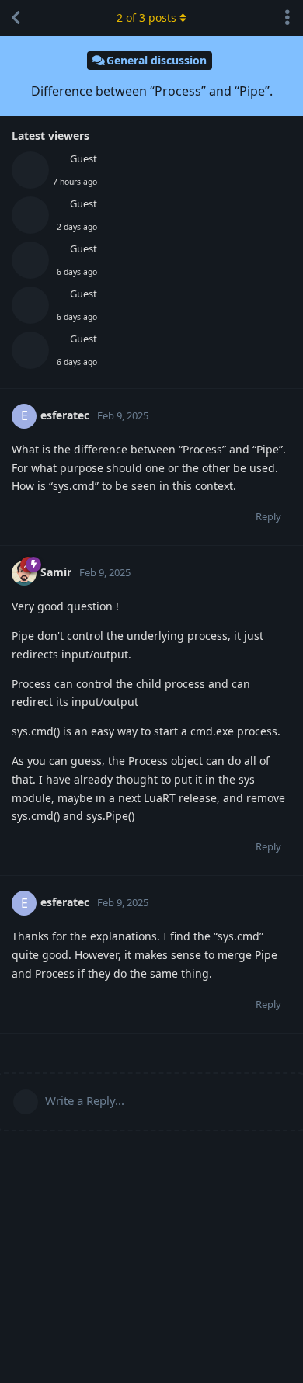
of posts (146, 17)
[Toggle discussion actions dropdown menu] (287, 18)
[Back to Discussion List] (15, 18)
